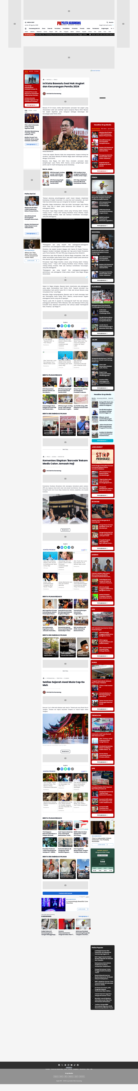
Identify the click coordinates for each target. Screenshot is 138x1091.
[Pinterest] (78, 1065)
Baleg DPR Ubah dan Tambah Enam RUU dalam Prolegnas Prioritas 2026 (106, 403)
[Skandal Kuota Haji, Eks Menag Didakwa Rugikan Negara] (65, 603)
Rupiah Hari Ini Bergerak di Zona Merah (105, 164)
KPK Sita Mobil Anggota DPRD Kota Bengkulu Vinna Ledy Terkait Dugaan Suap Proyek (106, 588)
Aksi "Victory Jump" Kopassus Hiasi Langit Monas (106, 740)
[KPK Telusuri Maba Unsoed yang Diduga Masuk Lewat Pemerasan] (95, 650)
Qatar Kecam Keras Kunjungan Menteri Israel (106, 702)
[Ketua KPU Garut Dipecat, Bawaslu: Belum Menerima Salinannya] (68, 426)
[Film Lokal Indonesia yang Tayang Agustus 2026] (32, 118)
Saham (78, 31)
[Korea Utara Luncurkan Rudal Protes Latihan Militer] (95, 756)
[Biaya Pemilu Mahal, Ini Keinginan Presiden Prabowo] (81, 382)
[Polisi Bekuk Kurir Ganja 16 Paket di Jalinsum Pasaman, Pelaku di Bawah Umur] (95, 582)
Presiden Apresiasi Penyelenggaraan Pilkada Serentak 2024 (50, 432)
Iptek (100, 31)
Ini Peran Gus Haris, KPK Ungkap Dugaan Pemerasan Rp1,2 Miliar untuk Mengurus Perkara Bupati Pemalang (103, 989)
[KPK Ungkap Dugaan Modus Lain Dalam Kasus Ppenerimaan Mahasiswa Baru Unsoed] (95, 642)
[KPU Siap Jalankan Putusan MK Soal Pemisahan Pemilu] (69, 182)
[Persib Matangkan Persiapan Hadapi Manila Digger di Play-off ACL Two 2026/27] (95, 412)
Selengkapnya (31, 105)
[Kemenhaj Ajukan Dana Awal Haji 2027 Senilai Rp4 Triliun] (65, 620)
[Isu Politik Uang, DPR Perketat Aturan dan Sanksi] (81, 399)
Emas (90, 31)
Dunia (45, 31)
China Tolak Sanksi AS (105, 686)
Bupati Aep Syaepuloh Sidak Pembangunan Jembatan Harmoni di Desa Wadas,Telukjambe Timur (106, 373)
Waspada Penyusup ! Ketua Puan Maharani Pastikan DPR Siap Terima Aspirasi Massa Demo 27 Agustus (106, 793)
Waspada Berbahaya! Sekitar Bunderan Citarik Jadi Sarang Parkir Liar (102, 360)
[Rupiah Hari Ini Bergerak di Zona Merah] (95, 165)
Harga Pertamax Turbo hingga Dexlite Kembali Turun (103, 971)
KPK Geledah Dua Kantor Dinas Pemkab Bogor (105, 203)
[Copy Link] (72, 325)
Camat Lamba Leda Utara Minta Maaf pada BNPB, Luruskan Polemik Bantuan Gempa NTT (101, 575)
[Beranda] (44, 80)
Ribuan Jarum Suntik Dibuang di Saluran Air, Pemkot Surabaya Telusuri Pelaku (106, 418)
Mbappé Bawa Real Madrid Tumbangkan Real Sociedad (101, 306)
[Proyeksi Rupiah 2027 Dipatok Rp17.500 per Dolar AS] (95, 542)
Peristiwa (57, 28)
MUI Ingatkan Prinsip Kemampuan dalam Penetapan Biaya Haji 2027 (50, 612)
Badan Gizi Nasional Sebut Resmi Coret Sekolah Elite (31, 226)
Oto (95, 31)
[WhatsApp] (65, 325)
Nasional (39, 31)
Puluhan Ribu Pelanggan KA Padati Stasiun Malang (104, 381)
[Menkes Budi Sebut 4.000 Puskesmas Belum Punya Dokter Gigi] (32, 201)
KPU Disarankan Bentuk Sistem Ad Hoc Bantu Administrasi (49, 390)
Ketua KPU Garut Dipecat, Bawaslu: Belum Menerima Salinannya (67, 432)
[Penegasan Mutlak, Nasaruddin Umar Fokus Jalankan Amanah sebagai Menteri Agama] (95, 157)
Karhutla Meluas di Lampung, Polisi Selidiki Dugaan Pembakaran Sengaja (64, 850)
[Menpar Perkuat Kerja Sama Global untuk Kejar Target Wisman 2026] (68, 869)
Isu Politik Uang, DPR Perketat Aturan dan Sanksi (81, 407)
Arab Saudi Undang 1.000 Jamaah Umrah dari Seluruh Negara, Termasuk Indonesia (67, 653)
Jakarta (32, 31)
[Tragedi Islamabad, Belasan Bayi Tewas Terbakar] (102, 672)
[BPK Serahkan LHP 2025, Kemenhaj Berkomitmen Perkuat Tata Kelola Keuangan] (81, 620)
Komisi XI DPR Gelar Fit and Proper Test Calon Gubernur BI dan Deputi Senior (105, 800)
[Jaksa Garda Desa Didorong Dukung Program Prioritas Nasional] (95, 427)
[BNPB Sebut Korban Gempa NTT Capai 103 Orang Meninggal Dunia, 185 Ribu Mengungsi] (81, 825)
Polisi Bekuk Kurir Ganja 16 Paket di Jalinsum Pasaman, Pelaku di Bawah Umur (106, 581)
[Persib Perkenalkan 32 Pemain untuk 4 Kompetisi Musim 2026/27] (95, 320)
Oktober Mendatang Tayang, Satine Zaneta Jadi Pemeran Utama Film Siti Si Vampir (32, 132)
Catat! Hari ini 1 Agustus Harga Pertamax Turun (103, 994)
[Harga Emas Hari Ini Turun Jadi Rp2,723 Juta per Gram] (95, 535)
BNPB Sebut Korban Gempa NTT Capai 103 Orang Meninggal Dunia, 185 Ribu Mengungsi (80, 833)
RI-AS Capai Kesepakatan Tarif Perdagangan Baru (50, 875)
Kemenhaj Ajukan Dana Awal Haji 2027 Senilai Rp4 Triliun (65, 629)
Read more (65, 530)
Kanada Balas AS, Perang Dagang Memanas (105, 694)
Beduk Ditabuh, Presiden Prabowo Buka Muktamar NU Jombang (106, 596)
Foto (105, 31)
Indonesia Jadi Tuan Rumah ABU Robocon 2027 (101, 735)
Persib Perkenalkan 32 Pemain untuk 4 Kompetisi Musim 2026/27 (105, 319)
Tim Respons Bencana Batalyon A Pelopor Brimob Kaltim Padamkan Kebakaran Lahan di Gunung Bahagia (50, 833)
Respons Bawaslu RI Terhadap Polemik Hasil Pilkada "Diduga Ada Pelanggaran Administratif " (85, 432)
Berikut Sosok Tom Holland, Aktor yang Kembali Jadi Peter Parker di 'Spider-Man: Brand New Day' (32, 139)
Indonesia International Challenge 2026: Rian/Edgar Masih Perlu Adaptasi (105, 311)
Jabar (26, 31)
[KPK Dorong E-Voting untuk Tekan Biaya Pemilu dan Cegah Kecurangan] (46, 175)
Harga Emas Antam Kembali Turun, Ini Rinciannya (106, 526)
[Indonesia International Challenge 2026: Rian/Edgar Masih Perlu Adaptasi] (95, 312)
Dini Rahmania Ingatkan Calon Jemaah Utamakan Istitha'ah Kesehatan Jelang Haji (49, 629)
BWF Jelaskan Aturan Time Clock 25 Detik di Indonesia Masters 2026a (104, 983)
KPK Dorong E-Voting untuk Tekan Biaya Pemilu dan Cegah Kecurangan (57, 174)
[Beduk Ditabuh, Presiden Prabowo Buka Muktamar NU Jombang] (95, 597)
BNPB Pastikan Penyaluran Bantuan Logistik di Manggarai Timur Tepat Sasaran (106, 219)
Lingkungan (105, 28)
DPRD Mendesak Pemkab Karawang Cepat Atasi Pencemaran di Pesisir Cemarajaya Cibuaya (106, 211)
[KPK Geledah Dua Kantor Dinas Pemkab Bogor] (95, 204)
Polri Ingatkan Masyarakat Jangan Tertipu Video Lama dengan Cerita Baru (81, 850)
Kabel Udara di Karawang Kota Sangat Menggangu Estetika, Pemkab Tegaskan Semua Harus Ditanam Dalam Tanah (49, 932)
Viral (110, 31)
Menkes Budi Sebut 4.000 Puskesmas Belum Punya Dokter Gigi (31, 209)
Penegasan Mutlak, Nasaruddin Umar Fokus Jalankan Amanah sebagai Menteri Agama (106, 156)
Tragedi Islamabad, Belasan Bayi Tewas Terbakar (101, 682)
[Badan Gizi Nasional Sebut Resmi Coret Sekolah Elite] (95, 150)
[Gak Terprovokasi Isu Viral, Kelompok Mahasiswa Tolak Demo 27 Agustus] (65, 825)
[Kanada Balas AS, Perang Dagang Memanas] (95, 695)
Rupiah (84, 31)
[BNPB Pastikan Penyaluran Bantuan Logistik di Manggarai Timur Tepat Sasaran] (95, 220)
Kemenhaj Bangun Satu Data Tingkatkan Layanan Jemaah (80, 612)
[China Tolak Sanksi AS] (95, 688)
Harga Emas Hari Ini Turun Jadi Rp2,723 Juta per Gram (106, 534)
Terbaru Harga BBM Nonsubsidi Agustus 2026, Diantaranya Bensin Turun (104, 1006)
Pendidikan (66, 28)
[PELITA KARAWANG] (69, 23)
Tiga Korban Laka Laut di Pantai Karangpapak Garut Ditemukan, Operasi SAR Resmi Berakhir (106, 481)
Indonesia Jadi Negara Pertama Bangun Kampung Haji (84, 875)
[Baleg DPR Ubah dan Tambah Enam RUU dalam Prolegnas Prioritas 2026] (95, 404)
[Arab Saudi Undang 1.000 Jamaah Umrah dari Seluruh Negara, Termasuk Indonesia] (68, 647)
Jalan (88, 28)
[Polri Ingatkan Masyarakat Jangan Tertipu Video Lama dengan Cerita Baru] (81, 842)
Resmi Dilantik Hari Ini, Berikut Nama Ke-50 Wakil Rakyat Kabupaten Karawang (104, 977)
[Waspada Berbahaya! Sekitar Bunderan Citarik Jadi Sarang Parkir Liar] (102, 349)
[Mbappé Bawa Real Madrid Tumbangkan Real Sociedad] (102, 296)
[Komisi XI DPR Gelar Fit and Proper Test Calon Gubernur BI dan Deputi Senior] (95, 801)
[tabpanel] (103, 85)
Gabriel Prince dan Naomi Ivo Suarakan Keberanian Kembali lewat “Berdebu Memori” (32, 93)
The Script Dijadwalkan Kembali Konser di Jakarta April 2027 (31, 87)
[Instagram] (68, 1065)
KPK (61, 31)
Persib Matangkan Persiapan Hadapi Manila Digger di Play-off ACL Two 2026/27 (105, 411)
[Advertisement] (69, 11)
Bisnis (72, 31)
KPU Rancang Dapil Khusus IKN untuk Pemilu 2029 (56, 181)
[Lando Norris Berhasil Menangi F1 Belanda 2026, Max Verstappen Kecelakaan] (95, 327)
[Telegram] (68, 325)
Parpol (51, 31)
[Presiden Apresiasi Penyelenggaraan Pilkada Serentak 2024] (51, 426)
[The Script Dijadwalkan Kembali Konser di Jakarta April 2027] (32, 79)
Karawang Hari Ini (34, 28)
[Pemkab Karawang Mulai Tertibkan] (95, 748)
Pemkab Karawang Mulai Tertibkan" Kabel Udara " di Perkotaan (105, 747)
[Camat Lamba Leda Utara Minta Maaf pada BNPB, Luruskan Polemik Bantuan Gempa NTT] (102, 564)
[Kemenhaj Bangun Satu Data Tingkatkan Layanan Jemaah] (81, 603)
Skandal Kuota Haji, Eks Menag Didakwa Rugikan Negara (65, 612)
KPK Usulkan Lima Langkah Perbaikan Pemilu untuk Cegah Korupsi (80, 174)
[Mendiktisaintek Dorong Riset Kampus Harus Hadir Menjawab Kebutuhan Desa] (95, 142)
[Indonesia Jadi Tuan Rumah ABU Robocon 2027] (102, 725)
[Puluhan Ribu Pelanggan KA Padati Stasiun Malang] (95, 382)
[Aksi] (95, 741)
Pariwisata (95, 28)
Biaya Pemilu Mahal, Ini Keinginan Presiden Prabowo (81, 390)
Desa (43, 28)
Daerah (50, 28)
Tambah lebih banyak (65, 893)
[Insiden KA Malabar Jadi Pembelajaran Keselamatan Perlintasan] (95, 435)
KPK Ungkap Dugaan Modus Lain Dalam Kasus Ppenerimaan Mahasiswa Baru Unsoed (106, 641)
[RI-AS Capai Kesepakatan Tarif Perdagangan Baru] (51, 869)
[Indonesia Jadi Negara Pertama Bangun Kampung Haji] (85, 869)
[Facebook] (61, 325)
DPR (56, 31)
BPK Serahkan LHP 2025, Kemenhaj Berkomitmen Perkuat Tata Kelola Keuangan (80, 629)
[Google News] (65, 1065)
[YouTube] (72, 1065)
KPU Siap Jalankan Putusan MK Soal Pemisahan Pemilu (80, 181)
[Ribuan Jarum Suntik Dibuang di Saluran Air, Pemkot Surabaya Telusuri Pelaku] (95, 419)
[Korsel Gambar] (103, 85)
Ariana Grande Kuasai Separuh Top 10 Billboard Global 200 (31, 99)
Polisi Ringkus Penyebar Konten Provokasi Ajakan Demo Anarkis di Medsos (102, 467)
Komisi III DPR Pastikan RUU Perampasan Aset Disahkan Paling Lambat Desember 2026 (105, 808)
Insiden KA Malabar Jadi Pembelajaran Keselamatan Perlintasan (106, 434)
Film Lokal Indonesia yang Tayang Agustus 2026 (32, 126)
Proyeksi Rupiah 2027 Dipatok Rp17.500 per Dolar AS (105, 541)
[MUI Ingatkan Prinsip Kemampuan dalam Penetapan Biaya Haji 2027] (50, 603)
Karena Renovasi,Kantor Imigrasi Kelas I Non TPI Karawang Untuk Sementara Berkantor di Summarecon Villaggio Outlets (66, 932)
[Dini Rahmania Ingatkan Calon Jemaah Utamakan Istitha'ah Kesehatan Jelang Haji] (50, 620)
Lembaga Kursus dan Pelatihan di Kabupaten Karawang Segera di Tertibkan (103, 952)
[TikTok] (75, 1065)
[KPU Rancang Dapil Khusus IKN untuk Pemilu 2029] (46, 182)
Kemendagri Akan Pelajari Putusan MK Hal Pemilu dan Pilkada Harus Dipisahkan (49, 407)
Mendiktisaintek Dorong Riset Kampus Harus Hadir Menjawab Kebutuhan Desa (32, 217)
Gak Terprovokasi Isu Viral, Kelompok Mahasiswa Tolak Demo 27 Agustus (65, 833)
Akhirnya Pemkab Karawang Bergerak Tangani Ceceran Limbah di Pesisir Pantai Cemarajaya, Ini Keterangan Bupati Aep (84, 34)
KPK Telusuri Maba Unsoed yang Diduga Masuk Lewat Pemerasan (105, 649)
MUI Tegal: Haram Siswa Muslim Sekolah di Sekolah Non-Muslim (104, 958)
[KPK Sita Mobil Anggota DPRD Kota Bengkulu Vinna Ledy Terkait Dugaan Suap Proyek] (95, 589)
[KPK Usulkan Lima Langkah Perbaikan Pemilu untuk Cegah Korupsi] (69, 175)
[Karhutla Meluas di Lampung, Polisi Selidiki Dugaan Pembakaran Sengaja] (65, 842)
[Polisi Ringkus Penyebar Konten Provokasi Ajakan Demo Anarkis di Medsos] (102, 456)
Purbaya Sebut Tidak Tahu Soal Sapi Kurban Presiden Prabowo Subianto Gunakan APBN (50, 653)
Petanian (75, 28)
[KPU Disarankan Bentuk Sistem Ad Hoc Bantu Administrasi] (50, 382)
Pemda (82, 28)
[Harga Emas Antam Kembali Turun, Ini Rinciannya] (95, 527)
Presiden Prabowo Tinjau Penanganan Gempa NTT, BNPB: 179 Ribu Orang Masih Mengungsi (49, 850)
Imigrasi (66, 31)
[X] (58, 325)
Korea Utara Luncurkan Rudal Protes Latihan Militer (105, 755)
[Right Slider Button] (113, 28)
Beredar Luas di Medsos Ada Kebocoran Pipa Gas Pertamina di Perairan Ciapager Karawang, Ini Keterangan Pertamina (103, 1000)
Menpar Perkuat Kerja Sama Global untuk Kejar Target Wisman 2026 (67, 875)
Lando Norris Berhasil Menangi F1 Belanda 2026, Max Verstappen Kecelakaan (106, 326)
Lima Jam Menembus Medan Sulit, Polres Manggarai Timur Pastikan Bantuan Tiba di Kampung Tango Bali (105, 366)
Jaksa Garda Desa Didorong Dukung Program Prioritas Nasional (105, 426)
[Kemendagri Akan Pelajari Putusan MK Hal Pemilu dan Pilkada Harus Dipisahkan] (50, 399)
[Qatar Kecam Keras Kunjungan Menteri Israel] (95, 703)
